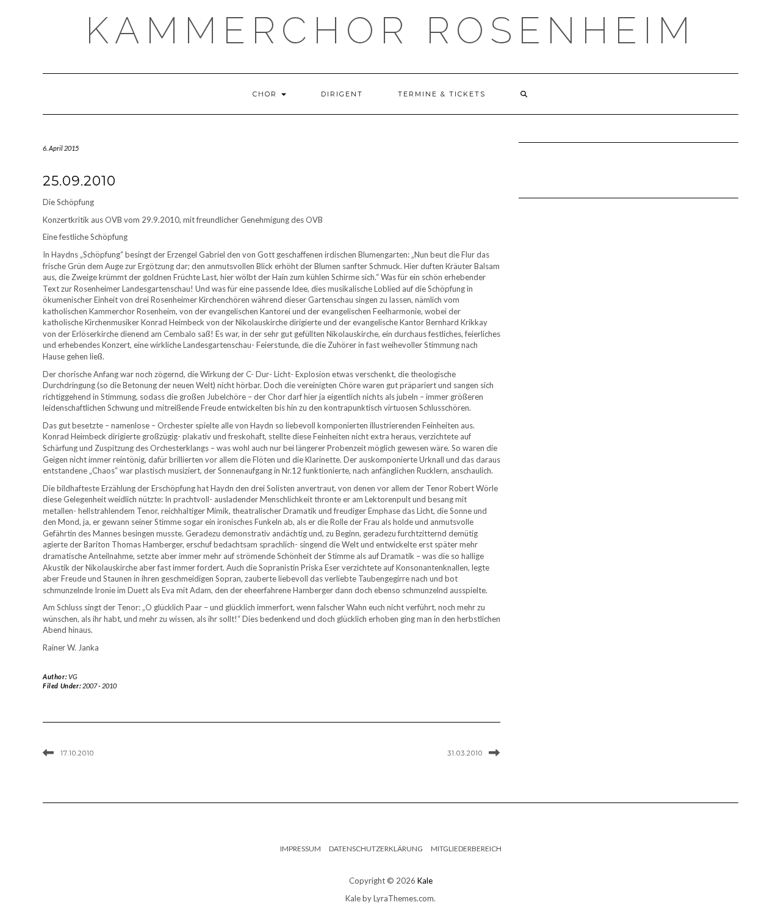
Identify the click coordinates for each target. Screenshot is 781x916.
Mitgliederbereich (466, 848)
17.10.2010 (77, 753)
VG (72, 676)
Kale (425, 880)
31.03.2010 (465, 753)
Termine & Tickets (442, 94)
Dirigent (342, 94)
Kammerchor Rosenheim (390, 30)
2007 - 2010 (99, 686)
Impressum (300, 848)
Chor (266, 94)
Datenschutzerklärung (376, 848)
